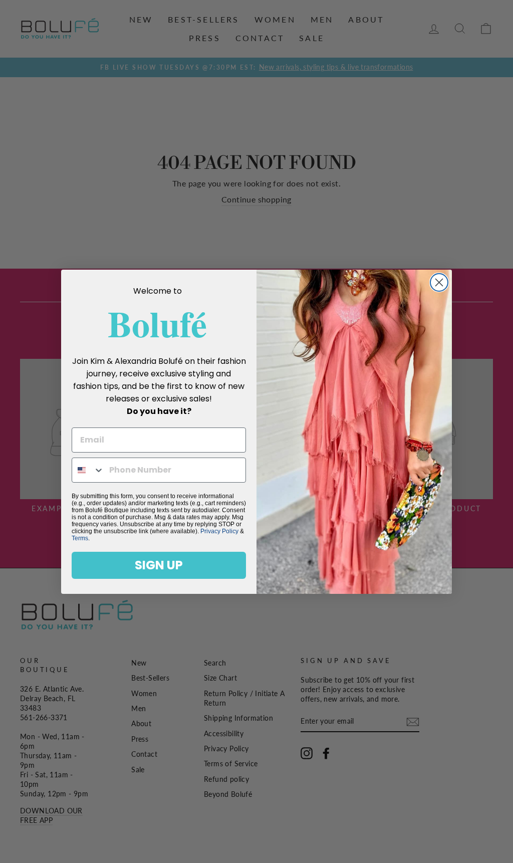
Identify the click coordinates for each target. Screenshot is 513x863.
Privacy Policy (219, 531)
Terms (80, 538)
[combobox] (88, 470)
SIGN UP (159, 565)
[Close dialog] (439, 282)
